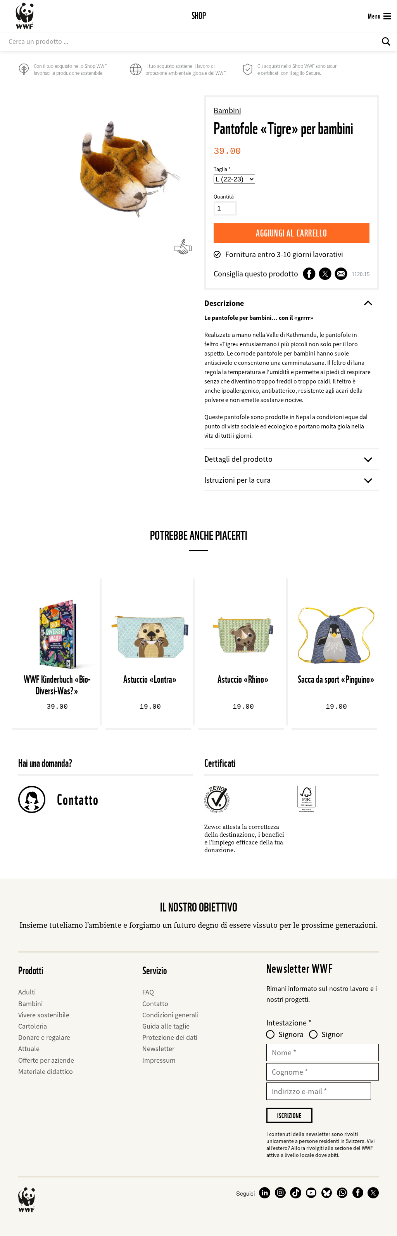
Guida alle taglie (166, 1026)
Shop (199, 15)
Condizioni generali (170, 1014)
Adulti (27, 991)
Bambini (227, 110)
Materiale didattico (45, 1071)
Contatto (78, 799)
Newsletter (158, 1048)
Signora (291, 1034)
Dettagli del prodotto (238, 459)
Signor (332, 1034)
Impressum (159, 1060)
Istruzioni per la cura (237, 480)
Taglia (220, 169)
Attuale (29, 1048)
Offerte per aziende (46, 1060)
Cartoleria (32, 1026)
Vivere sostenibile (43, 1014)
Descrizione (224, 303)
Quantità (224, 196)
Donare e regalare (44, 1037)
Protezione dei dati (169, 1037)
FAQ (148, 991)
